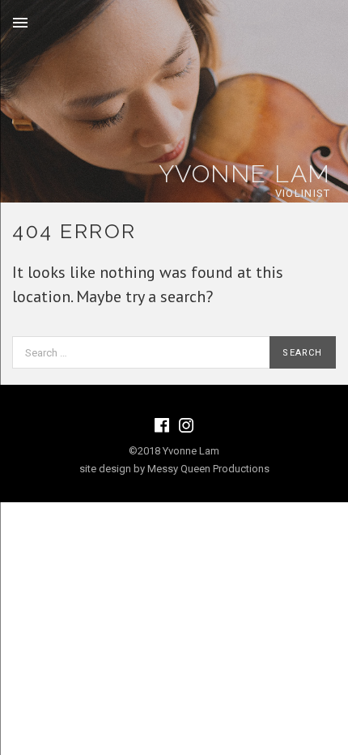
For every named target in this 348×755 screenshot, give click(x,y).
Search (302, 353)
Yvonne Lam (245, 174)
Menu (20, 22)
